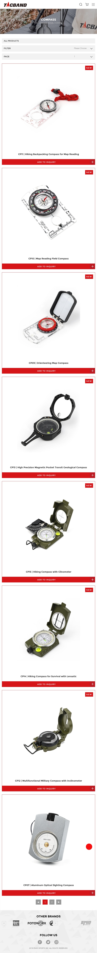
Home (36, 23)
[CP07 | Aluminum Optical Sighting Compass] (48, 839)
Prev (4, 923)
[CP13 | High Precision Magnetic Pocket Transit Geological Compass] (48, 421)
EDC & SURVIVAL (47, 23)
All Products (11, 41)
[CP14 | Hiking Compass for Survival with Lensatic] (48, 630)
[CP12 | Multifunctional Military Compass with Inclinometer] (48, 734)
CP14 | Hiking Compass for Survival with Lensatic (48, 676)
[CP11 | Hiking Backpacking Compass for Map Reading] (48, 108)
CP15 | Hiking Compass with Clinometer (48, 571)
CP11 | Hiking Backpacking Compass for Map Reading (48, 154)
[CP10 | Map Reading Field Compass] (48, 212)
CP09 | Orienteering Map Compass (48, 363)
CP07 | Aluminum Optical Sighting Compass (48, 885)
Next (56, 923)
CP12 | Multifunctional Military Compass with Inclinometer (48, 780)
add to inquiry (46, 162)
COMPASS (59, 23)
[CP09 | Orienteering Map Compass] (48, 316)
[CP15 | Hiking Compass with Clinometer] (48, 525)
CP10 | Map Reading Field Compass (48, 258)
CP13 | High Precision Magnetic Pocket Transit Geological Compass (48, 467)
